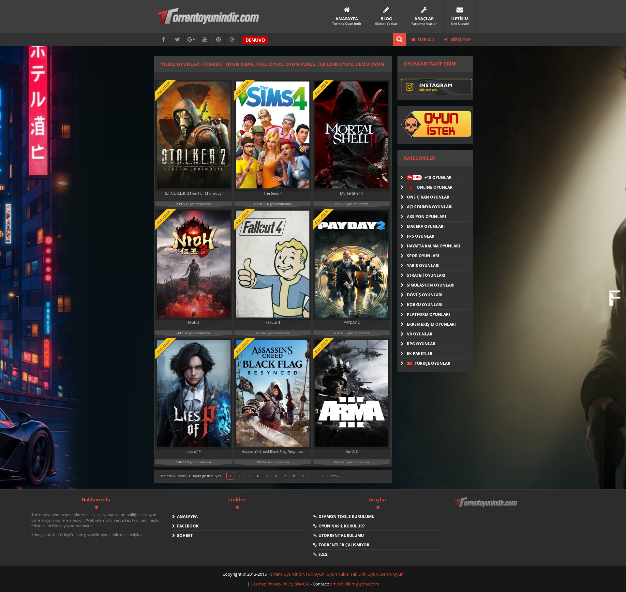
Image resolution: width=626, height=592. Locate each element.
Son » (334, 475)
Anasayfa (186, 516)
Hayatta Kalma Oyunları (433, 246)
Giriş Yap (460, 39)
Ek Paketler (419, 353)
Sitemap (258, 584)
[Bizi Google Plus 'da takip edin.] (191, 39)
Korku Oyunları (424, 304)
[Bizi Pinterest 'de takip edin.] (218, 39)
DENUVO (255, 40)
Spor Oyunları (423, 256)
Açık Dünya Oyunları (430, 207)
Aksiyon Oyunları (426, 216)
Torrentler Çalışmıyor (343, 545)
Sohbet (184, 535)
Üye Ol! (425, 39)
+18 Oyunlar (430, 177)
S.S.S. (322, 554)
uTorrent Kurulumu (340, 535)
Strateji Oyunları (426, 275)
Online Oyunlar (434, 187)
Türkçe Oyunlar (432, 363)
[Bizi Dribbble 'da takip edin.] (232, 39)
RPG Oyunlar (421, 344)
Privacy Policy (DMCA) (288, 584)
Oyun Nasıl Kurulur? (341, 526)
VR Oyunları (420, 334)
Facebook (187, 526)
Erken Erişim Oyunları (431, 324)
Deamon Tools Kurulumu (346, 516)
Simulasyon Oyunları (431, 285)
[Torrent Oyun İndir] (486, 507)
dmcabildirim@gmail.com (354, 584)
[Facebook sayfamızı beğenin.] (164, 39)
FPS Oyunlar (420, 236)
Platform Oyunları (428, 314)
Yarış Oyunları (423, 265)
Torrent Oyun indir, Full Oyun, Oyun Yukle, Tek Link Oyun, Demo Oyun (336, 574)
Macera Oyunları (426, 226)
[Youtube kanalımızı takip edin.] (205, 39)
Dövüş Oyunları (424, 295)
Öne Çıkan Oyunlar (428, 197)
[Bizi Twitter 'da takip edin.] (177, 39)
